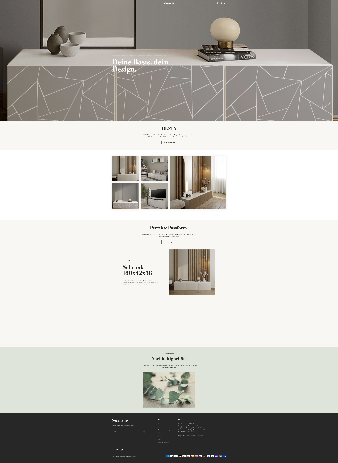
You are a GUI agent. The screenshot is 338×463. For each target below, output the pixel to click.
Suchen (160, 424)
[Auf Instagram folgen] (117, 450)
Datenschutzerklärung (164, 430)
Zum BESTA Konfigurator (169, 142)
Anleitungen (161, 427)
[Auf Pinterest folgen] (122, 450)
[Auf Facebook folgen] (113, 450)
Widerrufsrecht (162, 433)
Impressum (161, 436)
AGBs (159, 439)
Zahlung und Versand (163, 442)
